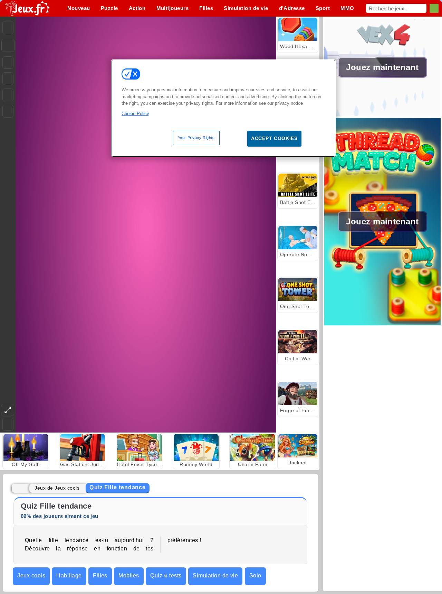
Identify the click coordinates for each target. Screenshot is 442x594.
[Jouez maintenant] (382, 114)
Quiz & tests (166, 575)
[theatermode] (7, 410)
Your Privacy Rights (196, 138)
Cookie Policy (135, 113)
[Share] (8, 45)
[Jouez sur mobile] (7, 111)
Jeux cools (31, 575)
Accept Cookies (274, 138)
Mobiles (128, 575)
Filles (100, 575)
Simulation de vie (215, 575)
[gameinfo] (7, 95)
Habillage (68, 575)
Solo (255, 575)
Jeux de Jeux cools (57, 488)
